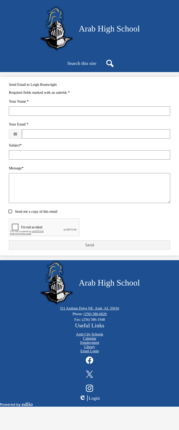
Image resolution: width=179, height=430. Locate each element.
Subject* (15, 145)
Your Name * (19, 101)
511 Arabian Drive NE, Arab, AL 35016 (89, 308)
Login (91, 398)
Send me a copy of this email (35, 211)
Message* (16, 168)
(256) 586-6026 (95, 314)
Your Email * (18, 124)
